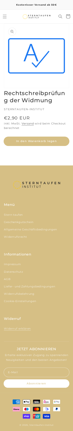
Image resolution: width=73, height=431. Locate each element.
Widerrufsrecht (15, 236)
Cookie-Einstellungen (20, 301)
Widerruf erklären (17, 328)
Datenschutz (13, 271)
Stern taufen (13, 214)
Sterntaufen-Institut (41, 425)
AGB (7, 279)
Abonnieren (36, 383)
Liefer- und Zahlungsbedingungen (29, 286)
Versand (28, 123)
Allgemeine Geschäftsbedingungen (30, 229)
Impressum (12, 264)
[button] (5, 16)
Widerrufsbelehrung (19, 293)
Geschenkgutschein (18, 222)
